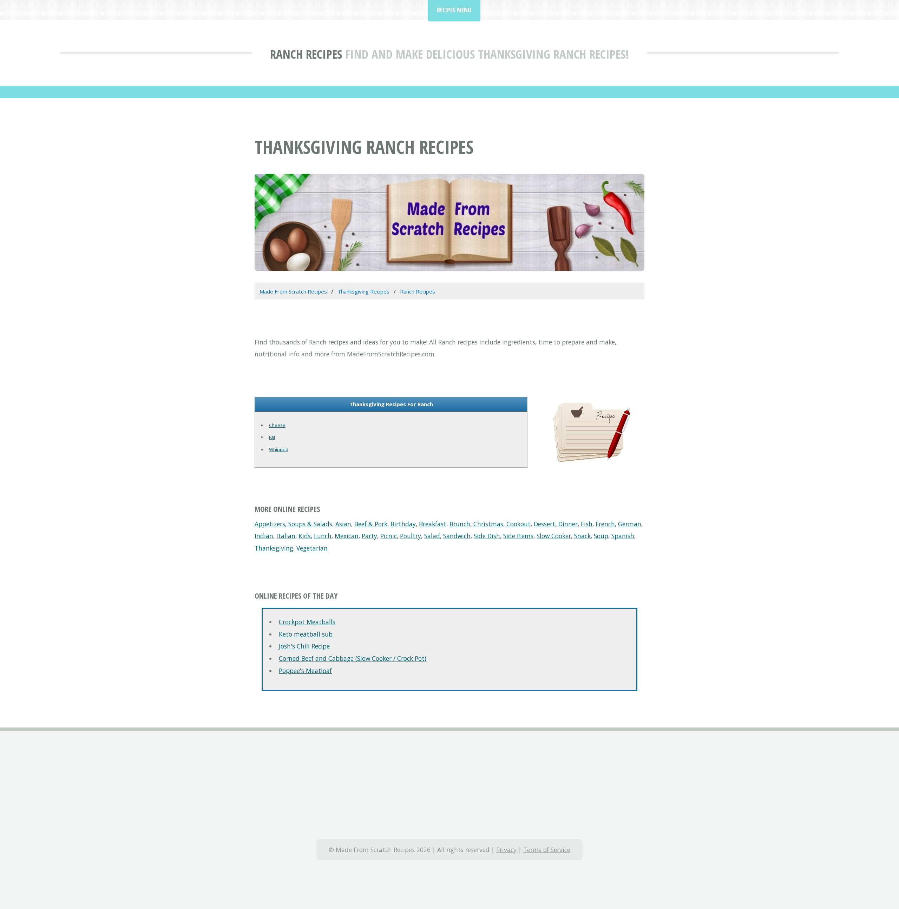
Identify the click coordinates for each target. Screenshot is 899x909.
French (605, 524)
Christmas (488, 524)
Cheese (277, 425)
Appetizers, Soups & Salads (293, 524)
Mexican (347, 536)
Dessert (544, 524)
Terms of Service (546, 849)
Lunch (323, 536)
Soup (601, 536)
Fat (272, 437)
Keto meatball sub (306, 634)
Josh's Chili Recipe (304, 646)
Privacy (506, 849)
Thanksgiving (274, 548)
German (629, 524)
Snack (582, 536)
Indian (264, 536)
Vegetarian (312, 548)
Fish (586, 524)
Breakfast (432, 524)
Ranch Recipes (306, 54)
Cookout (518, 524)
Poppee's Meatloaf (305, 670)
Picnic (388, 536)
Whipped (278, 449)
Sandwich (457, 536)
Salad (432, 536)
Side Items (518, 536)
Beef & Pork (370, 524)
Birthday (403, 524)
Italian (285, 536)
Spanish (622, 536)
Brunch (460, 524)
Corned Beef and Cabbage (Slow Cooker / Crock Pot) (352, 658)
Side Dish (487, 536)
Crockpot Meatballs (307, 622)
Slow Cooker (554, 536)
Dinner (568, 524)
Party (369, 536)
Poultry (410, 536)
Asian (343, 524)
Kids (304, 536)
